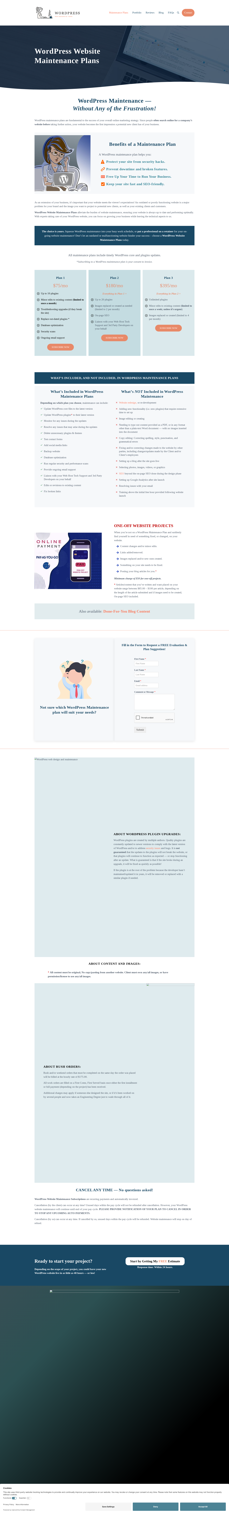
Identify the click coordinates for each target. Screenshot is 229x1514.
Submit (140, 729)
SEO (121, 473)
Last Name (140, 670)
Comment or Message (144, 692)
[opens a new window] (114, 1390)
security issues (153, 848)
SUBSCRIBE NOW (60, 347)
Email (137, 681)
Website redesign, (128, 402)
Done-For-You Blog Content (126, 611)
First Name (140, 659)
